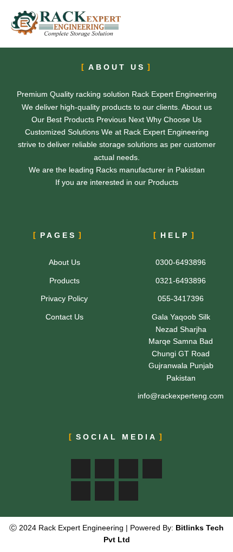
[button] (196, 24)
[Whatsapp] (128, 491)
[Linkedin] (80, 491)
